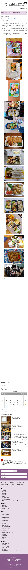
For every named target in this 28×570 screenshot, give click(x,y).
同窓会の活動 (20, 484)
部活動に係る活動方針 (7, 547)
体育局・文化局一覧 (6, 508)
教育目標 (4, 491)
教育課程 (4, 490)
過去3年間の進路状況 (6, 526)
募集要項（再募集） (6, 517)
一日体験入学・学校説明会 (7, 518)
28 (21, 404)
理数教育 (4, 534)
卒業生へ (13, 484)
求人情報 (4, 549)
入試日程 (4, 513)
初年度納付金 (5, 520)
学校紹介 (4, 488)
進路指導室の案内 (6, 528)
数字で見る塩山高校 (6, 499)
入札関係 (4, 544)
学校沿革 (4, 496)
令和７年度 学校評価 (7, 543)
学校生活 (4, 503)
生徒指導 (4, 537)
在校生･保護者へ (5, 484)
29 (25, 404)
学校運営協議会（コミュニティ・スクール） (11, 550)
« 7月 (2, 409)
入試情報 (4, 511)
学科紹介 (4, 505)
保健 (17, 18)
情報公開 (4, 541)
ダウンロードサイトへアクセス (19, 462)
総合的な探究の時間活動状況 (8, 532)
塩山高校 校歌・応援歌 (7, 497)
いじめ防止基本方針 (6, 546)
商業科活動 (4, 535)
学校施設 (4, 493)
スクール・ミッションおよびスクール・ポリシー (12, 500)
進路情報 (4, 523)
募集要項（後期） (6, 516)
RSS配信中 (4, 411)
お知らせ (9, 18)
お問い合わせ (20, 482)
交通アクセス (12, 482)
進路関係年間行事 (6, 525)
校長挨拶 (4, 494)
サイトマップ (4, 482)
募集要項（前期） (6, 514)
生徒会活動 (4, 506)
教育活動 (13, 18)
